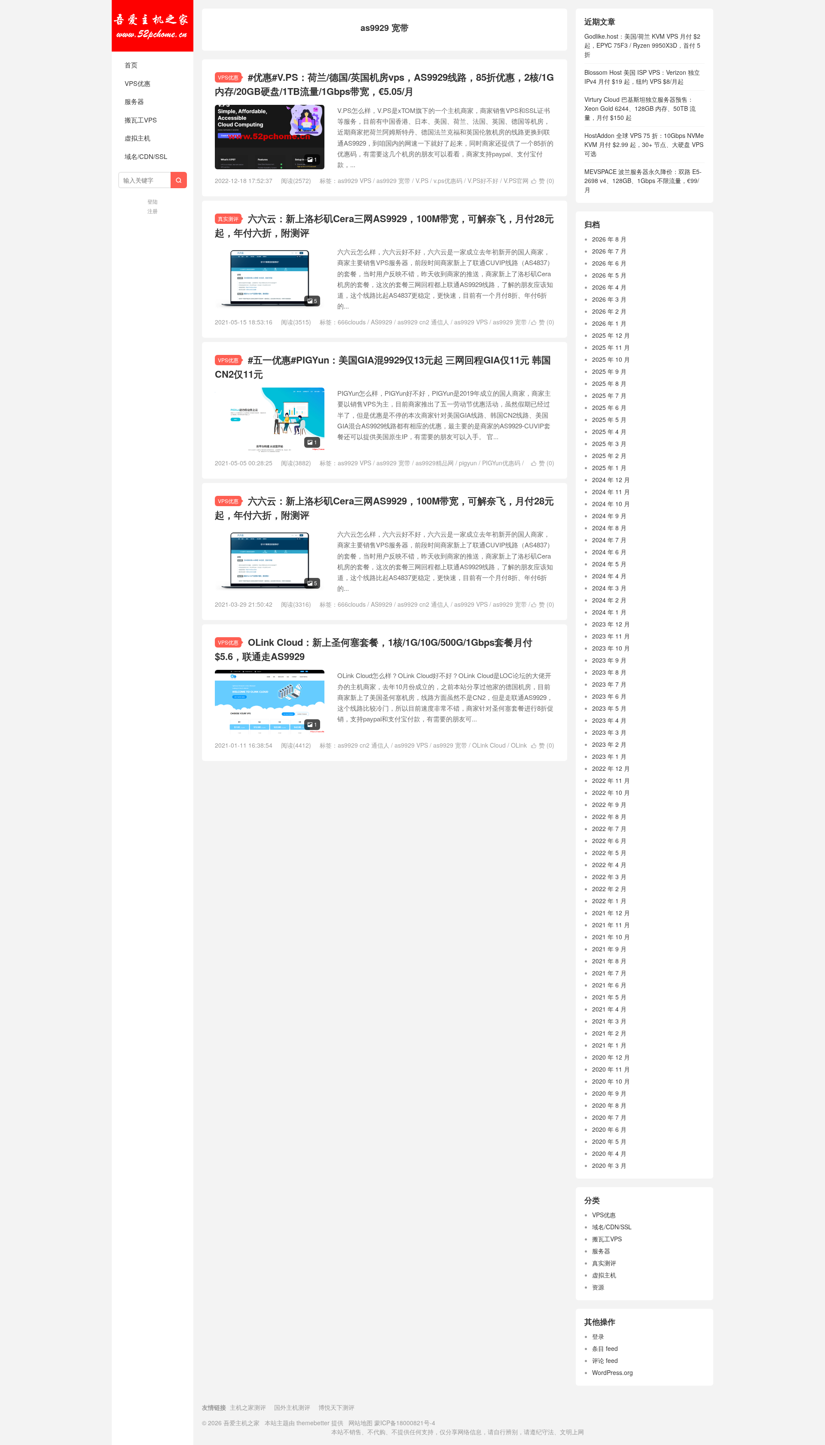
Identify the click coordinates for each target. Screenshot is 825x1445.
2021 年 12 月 (611, 912)
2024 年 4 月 (609, 575)
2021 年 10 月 (611, 936)
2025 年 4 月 (609, 431)
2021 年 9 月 (609, 948)
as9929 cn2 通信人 (423, 322)
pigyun (468, 462)
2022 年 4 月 (609, 864)
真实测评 (228, 218)
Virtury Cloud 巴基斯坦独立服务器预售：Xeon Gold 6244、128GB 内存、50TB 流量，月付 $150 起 (640, 108)
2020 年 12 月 (611, 1057)
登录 (598, 1336)
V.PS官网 (516, 180)
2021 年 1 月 (609, 1045)
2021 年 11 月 (611, 924)
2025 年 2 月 (609, 455)
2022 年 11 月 (611, 780)
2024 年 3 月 (609, 587)
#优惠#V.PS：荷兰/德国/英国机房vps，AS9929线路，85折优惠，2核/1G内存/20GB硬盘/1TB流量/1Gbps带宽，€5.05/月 (384, 84)
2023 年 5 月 (609, 708)
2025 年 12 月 (611, 335)
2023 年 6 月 (609, 696)
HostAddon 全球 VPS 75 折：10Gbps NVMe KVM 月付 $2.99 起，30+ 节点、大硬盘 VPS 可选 (644, 144)
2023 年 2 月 (609, 744)
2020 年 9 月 (609, 1093)
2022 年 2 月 (609, 888)
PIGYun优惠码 (501, 462)
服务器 (134, 101)
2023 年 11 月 (611, 636)
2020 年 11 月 (611, 1069)
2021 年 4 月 (609, 1009)
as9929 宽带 (393, 180)
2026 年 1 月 (609, 323)
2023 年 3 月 (609, 732)
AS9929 (381, 322)
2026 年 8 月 (609, 239)
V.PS (422, 180)
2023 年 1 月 (609, 756)
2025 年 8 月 (609, 383)
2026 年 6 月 (609, 263)
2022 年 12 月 (611, 768)
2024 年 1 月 (609, 612)
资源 (598, 1287)
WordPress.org (612, 1372)
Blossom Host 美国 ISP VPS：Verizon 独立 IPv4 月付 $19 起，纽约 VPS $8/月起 (642, 77)
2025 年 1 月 (609, 467)
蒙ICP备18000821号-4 (404, 1422)
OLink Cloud (489, 745)
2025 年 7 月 (609, 395)
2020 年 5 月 (609, 1141)
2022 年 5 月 (609, 852)
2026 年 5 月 (609, 275)
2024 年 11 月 (611, 491)
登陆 (152, 201)
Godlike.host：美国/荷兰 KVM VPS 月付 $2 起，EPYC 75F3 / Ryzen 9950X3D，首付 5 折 (642, 45)
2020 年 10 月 (611, 1081)
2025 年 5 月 (609, 419)
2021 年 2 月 (609, 1033)
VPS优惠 (137, 83)
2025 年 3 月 (609, 443)
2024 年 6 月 (609, 551)
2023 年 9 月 (609, 660)
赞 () (542, 180)
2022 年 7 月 (609, 828)
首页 (131, 64)
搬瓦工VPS (141, 119)
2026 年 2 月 (609, 311)
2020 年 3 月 (609, 1165)
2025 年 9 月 (609, 371)
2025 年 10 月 (611, 359)
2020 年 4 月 (609, 1153)
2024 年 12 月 (611, 479)
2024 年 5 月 (609, 563)
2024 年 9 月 (609, 515)
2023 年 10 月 (611, 648)
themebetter (313, 1422)
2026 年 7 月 (609, 251)
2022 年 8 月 (609, 816)
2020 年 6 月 (609, 1129)
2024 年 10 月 (611, 503)
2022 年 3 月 (609, 876)
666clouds (352, 322)
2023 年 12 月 (611, 624)
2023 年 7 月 (609, 684)
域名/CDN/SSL (146, 156)
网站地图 (360, 1422)
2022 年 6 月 (609, 840)
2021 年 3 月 (609, 1021)
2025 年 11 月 (611, 347)
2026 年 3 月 (609, 299)
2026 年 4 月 (609, 287)
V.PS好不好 (483, 180)
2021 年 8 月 (609, 960)
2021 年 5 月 (609, 997)
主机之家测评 (248, 1407)
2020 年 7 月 (609, 1117)
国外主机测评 (292, 1407)
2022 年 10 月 (611, 792)
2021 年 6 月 (609, 985)
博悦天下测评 (336, 1407)
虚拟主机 (137, 137)
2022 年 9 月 (609, 804)
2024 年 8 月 (609, 527)
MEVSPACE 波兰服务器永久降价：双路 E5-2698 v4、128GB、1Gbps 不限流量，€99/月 (643, 180)
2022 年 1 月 (609, 900)
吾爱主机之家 (152, 26)
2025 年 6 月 (609, 407)
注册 (152, 210)
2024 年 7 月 (609, 539)
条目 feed (605, 1348)
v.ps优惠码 (448, 180)
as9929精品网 (435, 462)
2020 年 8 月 (609, 1105)
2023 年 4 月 (609, 720)
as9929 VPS (354, 180)
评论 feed (605, 1360)
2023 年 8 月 (609, 672)
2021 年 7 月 (609, 972)
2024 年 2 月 (609, 600)
